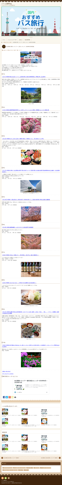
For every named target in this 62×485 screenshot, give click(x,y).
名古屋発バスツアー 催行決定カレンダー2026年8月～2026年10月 (50, 416)
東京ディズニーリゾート (46, 467)
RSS (2, 478)
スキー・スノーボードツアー (19, 467)
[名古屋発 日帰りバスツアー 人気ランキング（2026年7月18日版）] (5, 423)
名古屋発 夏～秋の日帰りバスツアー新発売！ (29, 415)
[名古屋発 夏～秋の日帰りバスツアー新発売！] (25, 414)
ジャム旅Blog (4, 480)
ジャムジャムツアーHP (12, 39)
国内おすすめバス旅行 (12, 50)
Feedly (5, 478)
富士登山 (21, 470)
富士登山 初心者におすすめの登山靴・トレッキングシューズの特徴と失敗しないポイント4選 (31, 425)
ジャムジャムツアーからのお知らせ (7, 481)
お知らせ (20, 39)
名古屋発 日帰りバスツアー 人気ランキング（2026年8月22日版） (11, 416)
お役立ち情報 (30, 467)
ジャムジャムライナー (8, 467)
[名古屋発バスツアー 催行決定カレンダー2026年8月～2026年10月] (44, 414)
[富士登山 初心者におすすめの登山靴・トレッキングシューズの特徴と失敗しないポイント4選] (25, 423)
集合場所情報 (27, 39)
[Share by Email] (12, 397)
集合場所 (26, 470)
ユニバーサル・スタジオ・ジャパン (10, 470)
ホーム (4, 39)
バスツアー (20, 50)
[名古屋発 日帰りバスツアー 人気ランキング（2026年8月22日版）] (5, 414)
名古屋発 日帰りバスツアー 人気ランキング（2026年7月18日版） (11, 425)
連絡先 (9, 478)
